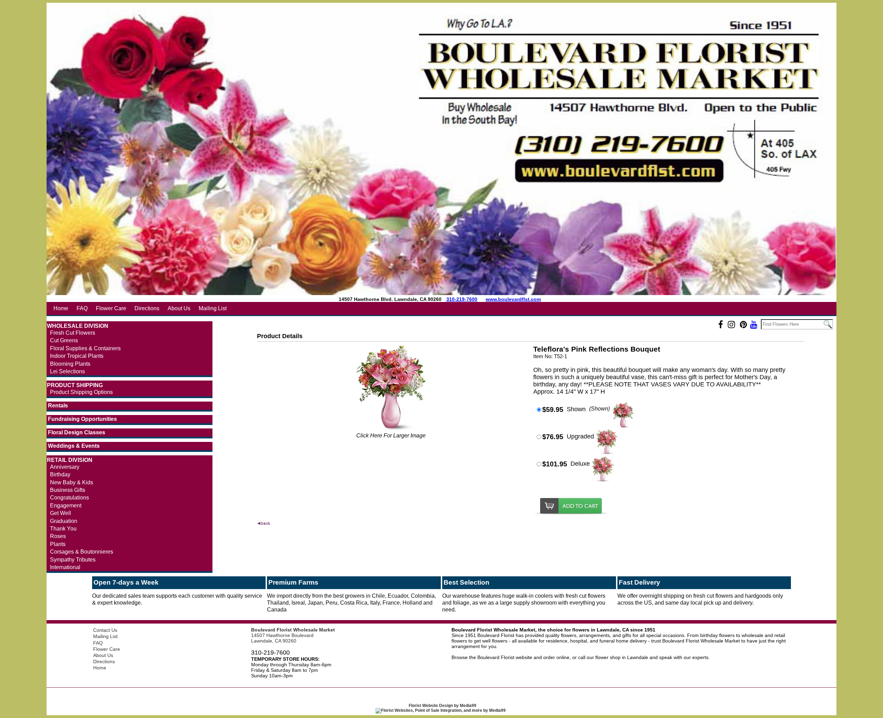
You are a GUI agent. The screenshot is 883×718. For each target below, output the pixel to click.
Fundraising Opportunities (82, 419)
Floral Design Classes (76, 432)
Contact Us (105, 630)
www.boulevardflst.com (513, 299)
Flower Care (111, 308)
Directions (147, 308)
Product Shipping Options (81, 392)
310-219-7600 (461, 299)
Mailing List (213, 308)
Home (60, 308)
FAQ (82, 308)
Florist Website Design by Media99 (442, 705)
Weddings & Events (74, 446)
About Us (179, 308)
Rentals (58, 405)
